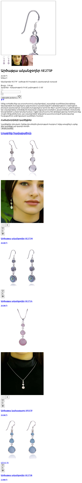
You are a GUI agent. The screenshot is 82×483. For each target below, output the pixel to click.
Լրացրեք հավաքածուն (16, 133)
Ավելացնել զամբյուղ (9, 97)
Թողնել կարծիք (7, 128)
